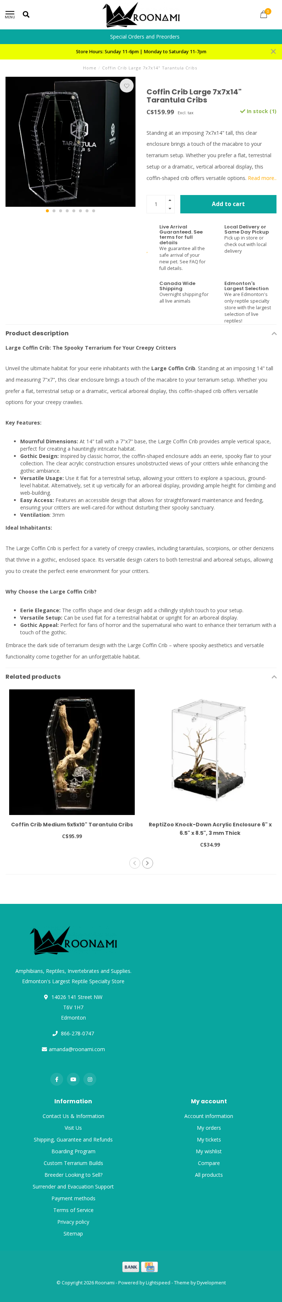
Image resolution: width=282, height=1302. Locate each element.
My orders (209, 1127)
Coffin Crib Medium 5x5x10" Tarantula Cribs (72, 824)
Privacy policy (73, 1221)
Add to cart (228, 204)
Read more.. (262, 177)
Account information (208, 1115)
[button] (47, 210)
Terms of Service (73, 1210)
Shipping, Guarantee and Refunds (73, 1139)
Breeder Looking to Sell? (73, 1174)
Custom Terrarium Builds (73, 1162)
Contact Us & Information (73, 1115)
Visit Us (73, 1127)
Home (90, 68)
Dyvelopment (211, 1283)
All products (209, 1174)
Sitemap (73, 1233)
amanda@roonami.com (77, 1049)
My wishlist (209, 1151)
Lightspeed (158, 1283)
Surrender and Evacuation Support (73, 1186)
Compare (209, 1162)
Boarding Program (73, 1151)
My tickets (209, 1139)
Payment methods (73, 1198)
